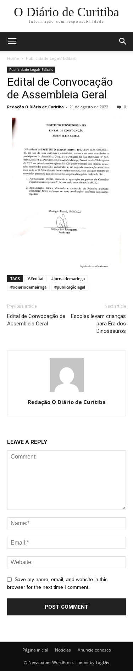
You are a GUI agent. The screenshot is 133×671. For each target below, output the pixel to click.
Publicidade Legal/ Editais (51, 58)
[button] (123, 41)
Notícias (63, 650)
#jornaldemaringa (68, 278)
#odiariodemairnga (28, 287)
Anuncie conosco (94, 650)
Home (13, 58)
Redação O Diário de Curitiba (35, 106)
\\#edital (35, 278)
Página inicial (35, 650)
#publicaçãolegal (69, 287)
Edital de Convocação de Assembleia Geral (60, 88)
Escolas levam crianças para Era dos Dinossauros (98, 323)
